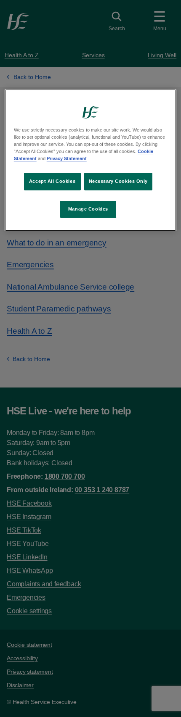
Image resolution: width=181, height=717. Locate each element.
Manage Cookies (88, 208)
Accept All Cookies (52, 181)
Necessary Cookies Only (118, 181)
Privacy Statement (67, 158)
